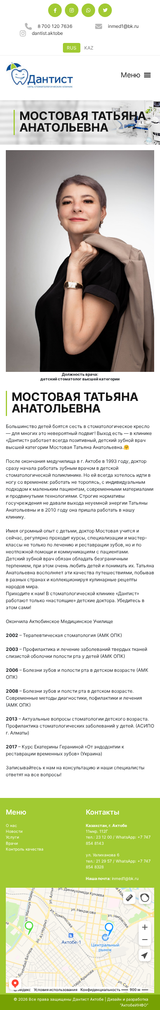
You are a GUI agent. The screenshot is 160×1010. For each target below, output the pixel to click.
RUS (72, 48)
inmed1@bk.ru (123, 26)
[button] (131, 75)
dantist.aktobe (47, 33)
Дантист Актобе (88, 999)
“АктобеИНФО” (134, 1005)
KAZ (89, 48)
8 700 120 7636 (55, 26)
